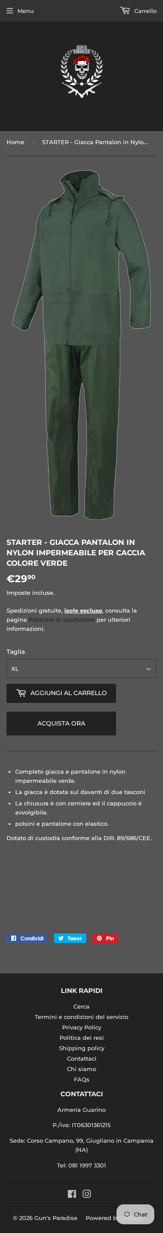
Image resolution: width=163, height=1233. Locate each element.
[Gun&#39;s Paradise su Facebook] (72, 1195)
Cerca (81, 1006)
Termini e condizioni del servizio (81, 1016)
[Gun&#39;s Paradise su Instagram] (87, 1195)
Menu (25, 10)
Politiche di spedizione (62, 619)
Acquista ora (61, 723)
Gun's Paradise (55, 1217)
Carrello (144, 10)
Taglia (16, 652)
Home (15, 141)
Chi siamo (81, 1068)
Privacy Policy (81, 1027)
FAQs (82, 1079)
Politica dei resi (82, 1037)
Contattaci (81, 1058)
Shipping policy (81, 1048)
